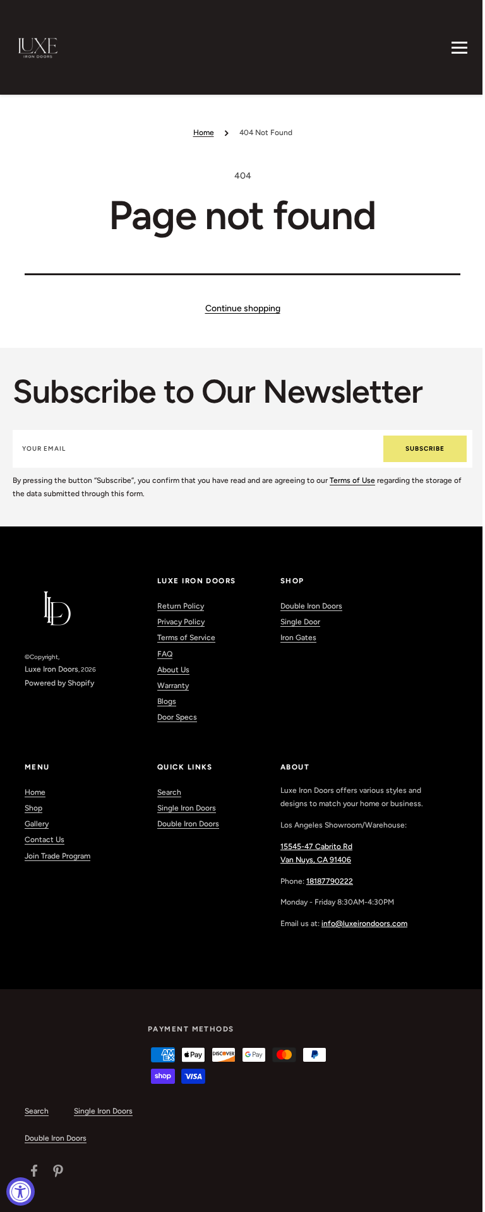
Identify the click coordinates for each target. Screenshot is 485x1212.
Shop (33, 808)
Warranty (173, 685)
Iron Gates (298, 637)
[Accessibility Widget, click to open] (20, 1191)
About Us (173, 669)
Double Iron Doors (311, 606)
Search (169, 792)
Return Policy (180, 606)
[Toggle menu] (459, 48)
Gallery (37, 823)
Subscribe (425, 448)
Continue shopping (242, 308)
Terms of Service (186, 637)
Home (203, 132)
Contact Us (44, 839)
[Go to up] (468, 1195)
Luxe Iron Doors (51, 669)
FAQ (164, 654)
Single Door (300, 621)
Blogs (166, 701)
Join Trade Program (57, 856)
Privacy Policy (181, 621)
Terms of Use (352, 480)
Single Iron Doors (186, 808)
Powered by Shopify (59, 683)
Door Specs (177, 717)
